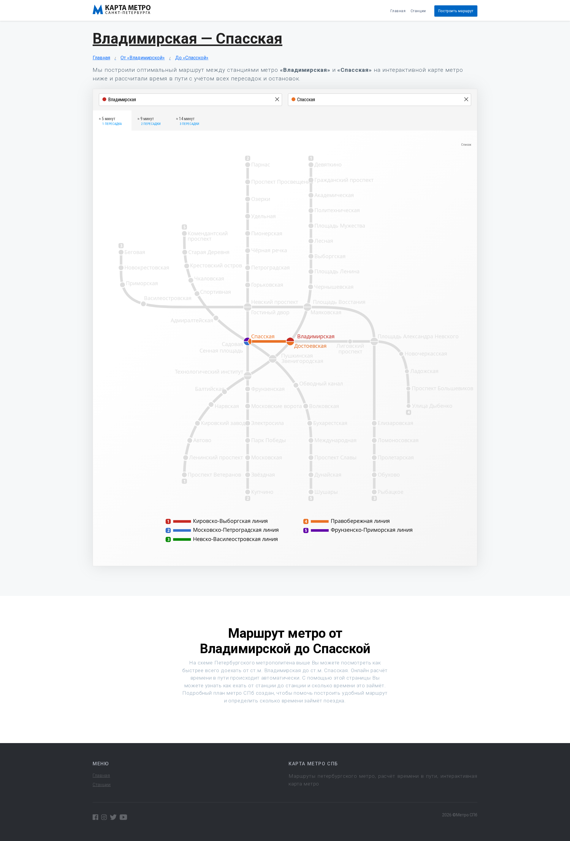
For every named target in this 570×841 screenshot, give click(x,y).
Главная (398, 11)
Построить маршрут (456, 11)
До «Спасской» (191, 58)
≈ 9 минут (149, 121)
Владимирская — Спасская (187, 38)
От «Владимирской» (143, 58)
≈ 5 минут (110, 121)
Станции (418, 11)
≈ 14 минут (187, 121)
